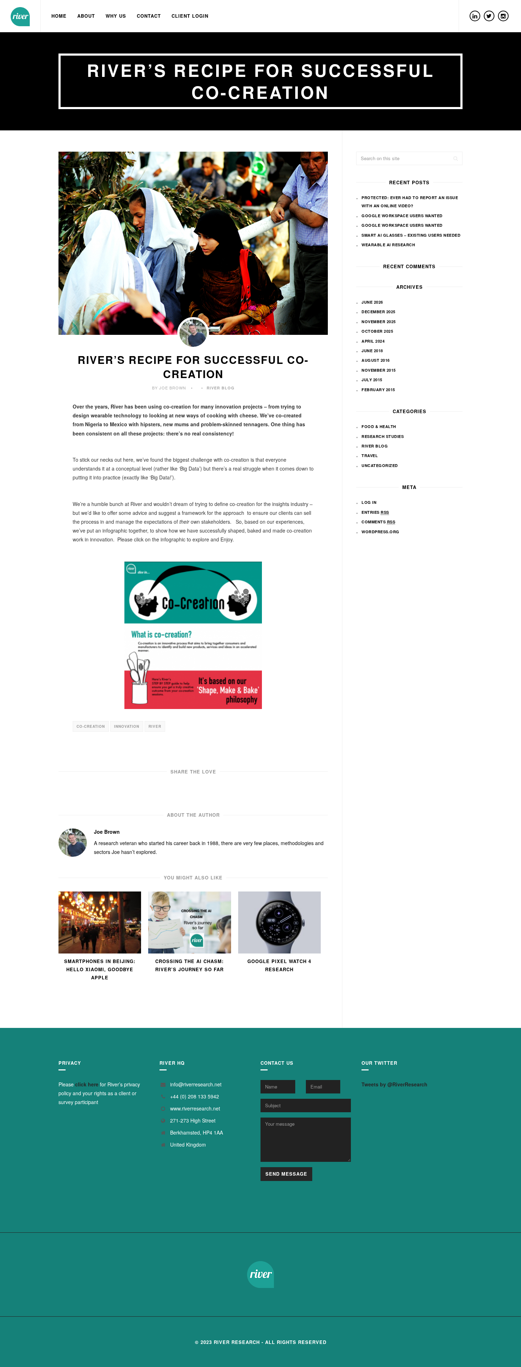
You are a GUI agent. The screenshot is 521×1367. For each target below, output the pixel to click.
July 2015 (372, 379)
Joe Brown (107, 831)
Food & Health (379, 426)
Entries (375, 512)
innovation (126, 726)
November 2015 (379, 370)
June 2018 (372, 350)
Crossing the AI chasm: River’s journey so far (189, 965)
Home (59, 15)
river (155, 726)
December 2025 (379, 311)
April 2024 (373, 341)
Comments (378, 521)
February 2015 (378, 389)
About (86, 15)
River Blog (221, 387)
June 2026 (372, 302)
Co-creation (91, 726)
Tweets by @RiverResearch (394, 1084)
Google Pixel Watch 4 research (279, 965)
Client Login (190, 15)
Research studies (383, 436)
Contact (149, 15)
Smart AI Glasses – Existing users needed (411, 235)
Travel (370, 455)
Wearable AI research (388, 244)
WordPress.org (380, 531)
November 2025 (379, 321)
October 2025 (377, 331)
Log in (369, 502)
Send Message (286, 1173)
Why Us (116, 15)
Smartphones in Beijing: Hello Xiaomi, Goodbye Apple (99, 969)
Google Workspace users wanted (402, 215)
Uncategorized (380, 465)
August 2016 (376, 360)
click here (87, 1084)
